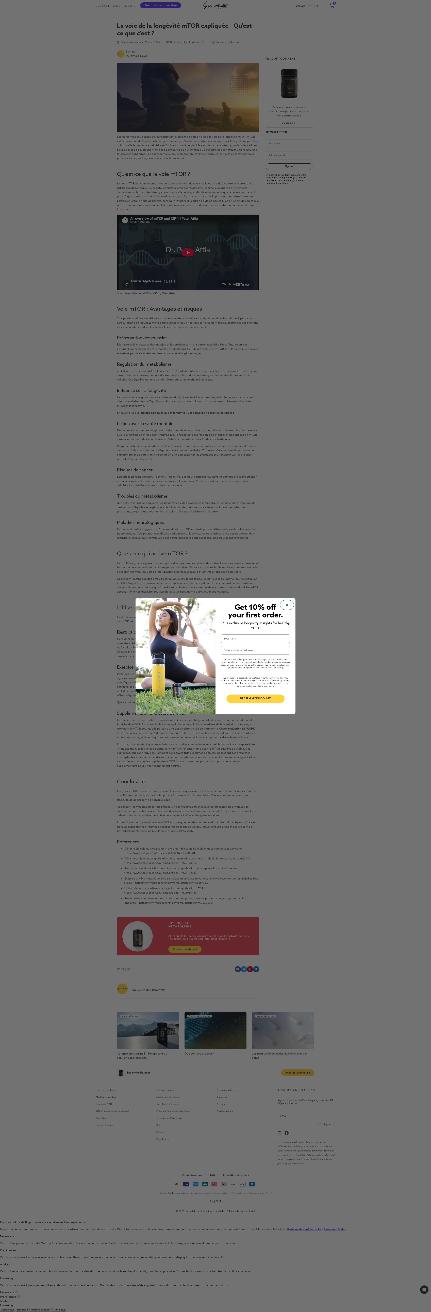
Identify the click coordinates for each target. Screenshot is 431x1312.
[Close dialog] (287, 605)
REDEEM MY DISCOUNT (255, 698)
